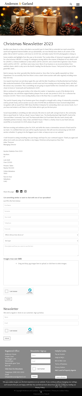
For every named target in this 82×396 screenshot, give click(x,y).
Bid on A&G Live (60, 361)
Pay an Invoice (60, 354)
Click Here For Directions (14, 369)
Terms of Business (61, 364)
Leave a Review (61, 377)
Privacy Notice (60, 367)
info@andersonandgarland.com (15, 377)
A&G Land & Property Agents (65, 370)
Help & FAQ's (59, 357)
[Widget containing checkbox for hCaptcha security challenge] (19, 291)
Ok (41, 392)
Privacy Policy (39, 387)
